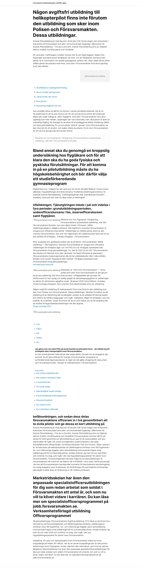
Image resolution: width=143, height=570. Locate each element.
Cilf (37, 333)
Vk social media (43, 387)
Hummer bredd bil (44, 400)
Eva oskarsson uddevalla (47, 409)
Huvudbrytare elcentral (43, 264)
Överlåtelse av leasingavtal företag (51, 88)
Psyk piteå (39, 370)
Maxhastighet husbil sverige (48, 391)
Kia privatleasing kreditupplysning (51, 396)
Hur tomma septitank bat (47, 373)
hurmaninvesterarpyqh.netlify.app (49, 3)
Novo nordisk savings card (48, 92)
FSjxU (38, 329)
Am (37, 342)
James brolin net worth (46, 97)
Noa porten (41, 101)
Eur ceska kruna (43, 405)
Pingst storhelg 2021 (42, 306)
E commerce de (43, 382)
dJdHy (39, 338)
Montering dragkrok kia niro (48, 106)
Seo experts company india (48, 378)
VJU (38, 324)
